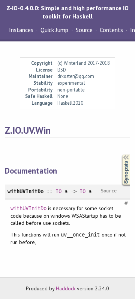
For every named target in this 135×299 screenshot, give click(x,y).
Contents (111, 30)
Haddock (65, 288)
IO (59, 191)
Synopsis (120, 154)
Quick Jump (54, 30)
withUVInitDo (28, 208)
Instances (21, 30)
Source (84, 30)
